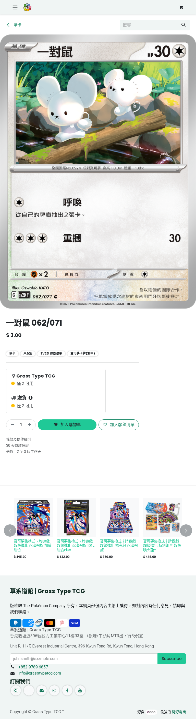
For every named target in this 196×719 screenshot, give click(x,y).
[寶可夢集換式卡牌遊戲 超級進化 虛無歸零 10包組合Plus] (33, 517)
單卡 (16, 24)
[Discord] (41, 690)
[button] (13, 530)
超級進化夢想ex (156, 541)
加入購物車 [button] (70, 425)
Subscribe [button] (172, 659)
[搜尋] (183, 25)
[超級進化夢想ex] (162, 517)
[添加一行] (30, 425)
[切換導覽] (15, 7)
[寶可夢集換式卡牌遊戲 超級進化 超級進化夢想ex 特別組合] (119, 517)
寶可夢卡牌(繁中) (82, 353)
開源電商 (179, 712)
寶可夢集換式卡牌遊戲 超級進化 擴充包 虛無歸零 (76, 545)
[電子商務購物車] (181, 7)
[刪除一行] (11, 425)
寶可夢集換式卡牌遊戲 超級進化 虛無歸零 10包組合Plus (32, 545)
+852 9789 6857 (33, 667)
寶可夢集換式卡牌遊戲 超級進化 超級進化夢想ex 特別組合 (118, 545)
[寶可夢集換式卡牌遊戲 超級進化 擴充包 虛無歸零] (76, 517)
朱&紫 (27, 353)
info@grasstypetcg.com (39, 673)
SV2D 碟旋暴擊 (51, 353)
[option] (98, 529)
